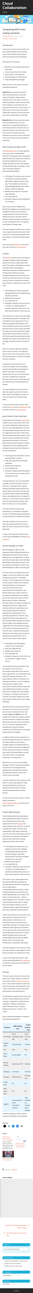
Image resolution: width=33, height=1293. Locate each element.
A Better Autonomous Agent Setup (13, 1266)
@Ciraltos (8, 258)
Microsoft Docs (16, 245)
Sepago (20, 824)
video (12, 407)
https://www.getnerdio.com (11, 803)
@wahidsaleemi (8, 36)
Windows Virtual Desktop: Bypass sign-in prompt (20, 1144)
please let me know (23, 981)
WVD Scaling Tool (11, 151)
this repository (21, 247)
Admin (16, 1290)
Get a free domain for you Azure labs (16, 1234)
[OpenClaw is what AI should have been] (8, 1154)
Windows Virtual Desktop (10, 38)
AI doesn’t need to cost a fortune (12, 1263)
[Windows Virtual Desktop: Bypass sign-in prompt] (21, 1139)
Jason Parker (25, 420)
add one (14, 1170)
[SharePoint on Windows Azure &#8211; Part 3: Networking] (9, 1143)
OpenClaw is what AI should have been (8, 1159)
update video (23, 407)
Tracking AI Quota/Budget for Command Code (16, 1261)
